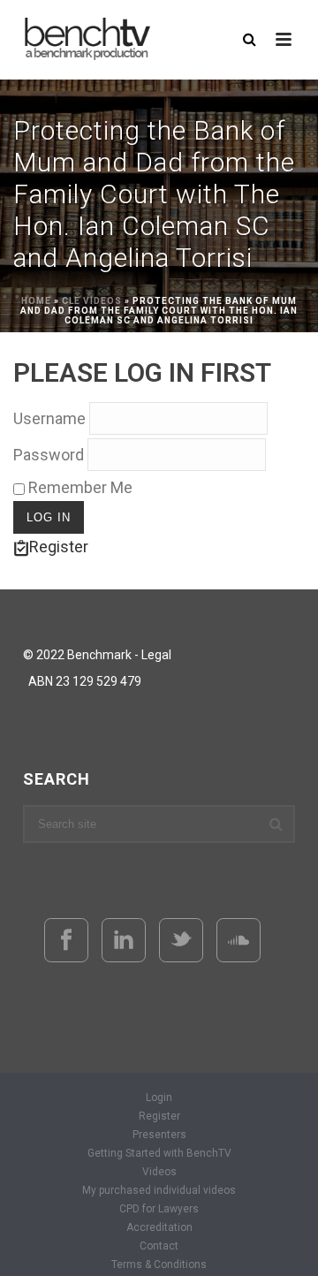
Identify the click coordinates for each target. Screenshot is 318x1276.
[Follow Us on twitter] (181, 940)
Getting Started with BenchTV (159, 1153)
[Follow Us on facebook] (66, 940)
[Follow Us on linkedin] (124, 940)
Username (49, 418)
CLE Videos (92, 301)
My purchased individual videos (159, 1190)
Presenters (159, 1134)
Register (58, 546)
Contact (159, 1246)
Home (36, 301)
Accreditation (159, 1227)
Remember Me (78, 487)
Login (159, 1097)
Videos (159, 1172)
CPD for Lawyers (159, 1209)
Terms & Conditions (159, 1264)
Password (48, 454)
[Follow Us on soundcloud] (238, 940)
